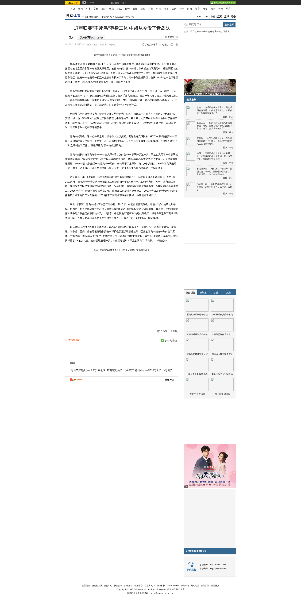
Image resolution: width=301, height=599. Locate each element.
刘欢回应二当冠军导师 (222, 374)
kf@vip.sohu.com (218, 568)
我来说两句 (91, 37)
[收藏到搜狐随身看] (162, 340)
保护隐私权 (160, 585)
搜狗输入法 (97, 585)
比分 (85, 240)
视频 (127, 8)
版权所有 (180, 589)
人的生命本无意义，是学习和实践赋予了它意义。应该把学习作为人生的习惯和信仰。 (214, 141)
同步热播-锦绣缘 (222, 394)
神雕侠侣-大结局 (197, 394)
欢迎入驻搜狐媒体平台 (224, 2)
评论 (231, 117)
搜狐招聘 (118, 585)
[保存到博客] (171, 340)
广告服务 (128, 585)
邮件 (124, 3)
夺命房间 (214, 31)
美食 (220, 8)
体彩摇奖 (167, 370)
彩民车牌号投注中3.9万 (84, 370)
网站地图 (195, 585)
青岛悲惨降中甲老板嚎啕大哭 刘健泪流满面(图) (116, 55)
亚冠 (219, 16)
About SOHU (173, 585)
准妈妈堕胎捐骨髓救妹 (222, 334)
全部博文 (215, 585)
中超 (213, 16)
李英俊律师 (202, 168)
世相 (150, 8)
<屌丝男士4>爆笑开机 (197, 374)
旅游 (212, 8)
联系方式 (148, 585)
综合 (233, 16)
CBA (206, 16)
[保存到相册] (144, 55)
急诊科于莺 (202, 184)
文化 (96, 8)
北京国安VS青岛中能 (124, 17)
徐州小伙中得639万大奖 (148, 370)
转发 (225, 117)
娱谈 (135, 8)
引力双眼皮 (224, 31)
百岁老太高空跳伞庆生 (222, 354)
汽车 (166, 8)
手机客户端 (150, 44)
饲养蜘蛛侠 (204, 31)
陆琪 (199, 153)
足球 (226, 16)
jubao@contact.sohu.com (162, 593)
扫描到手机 (173, 37)
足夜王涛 (201, 123)
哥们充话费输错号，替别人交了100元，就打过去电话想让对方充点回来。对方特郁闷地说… (214, 171)
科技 (158, 8)
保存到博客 (163, 44)
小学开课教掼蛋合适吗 (222, 314)
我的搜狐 (115, 3)
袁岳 (199, 107)
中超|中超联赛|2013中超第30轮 (97, 17)
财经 (142, 8)
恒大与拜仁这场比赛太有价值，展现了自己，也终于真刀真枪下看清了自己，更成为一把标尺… (214, 126)
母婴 (205, 8)
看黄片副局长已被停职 (197, 314)
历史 (103, 8)
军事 (88, 8)
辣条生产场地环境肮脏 (197, 354)
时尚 (181, 8)
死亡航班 (194, 31)
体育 (111, 8)
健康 (189, 8)
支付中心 (108, 585)
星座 (228, 8)
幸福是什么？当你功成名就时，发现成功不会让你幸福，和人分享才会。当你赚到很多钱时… (214, 156)
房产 (174, 8)
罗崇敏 (200, 138)
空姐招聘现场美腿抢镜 (197, 334)
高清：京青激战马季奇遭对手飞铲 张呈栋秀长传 (116, 250)
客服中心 (138, 585)
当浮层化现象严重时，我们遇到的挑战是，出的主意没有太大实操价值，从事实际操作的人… (214, 110)
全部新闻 (205, 585)
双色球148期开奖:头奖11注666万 (116, 370)
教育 (197, 8)
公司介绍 (185, 585)
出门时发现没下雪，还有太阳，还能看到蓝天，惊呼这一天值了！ (214, 187)
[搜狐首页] (73, 2)
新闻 (80, 8)
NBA (119, 8)
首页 (72, 8)
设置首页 (86, 585)
